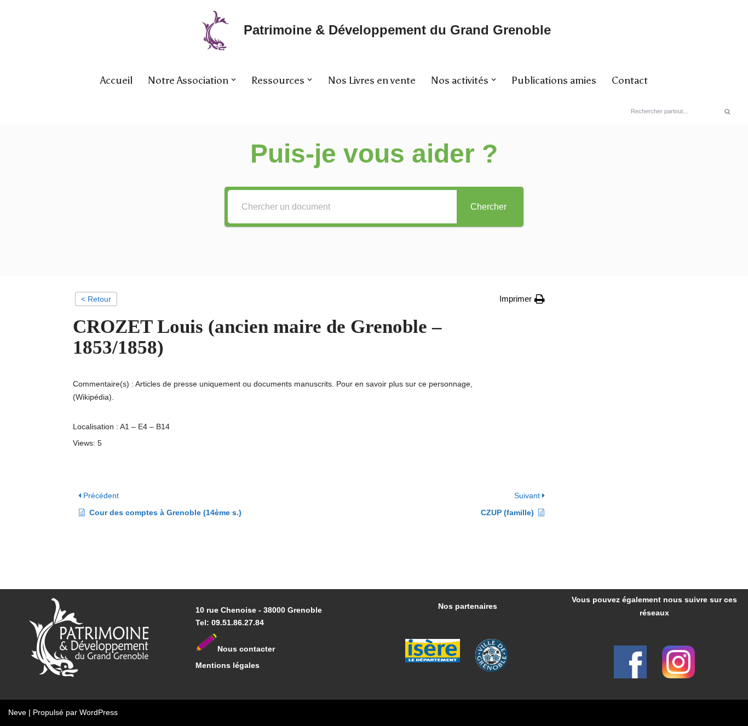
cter (268, 648)
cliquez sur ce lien (509, 383)
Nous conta (239, 648)
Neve (17, 712)
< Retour (96, 299)
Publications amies (553, 80)
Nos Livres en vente (372, 80)
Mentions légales (227, 665)
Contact (630, 80)
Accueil (116, 80)
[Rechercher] (727, 111)
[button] (233, 79)
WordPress (98, 712)
